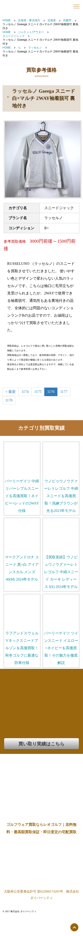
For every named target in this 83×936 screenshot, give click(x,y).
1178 (8, 400)
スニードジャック (14, 36)
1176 (50, 392)
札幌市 (67, 20)
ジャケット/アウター (31, 32)
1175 (38, 392)
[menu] (76, 6)
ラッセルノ (35, 47)
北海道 (51, 20)
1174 (25, 392)
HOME (7, 20)
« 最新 (11, 392)
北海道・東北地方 (29, 20)
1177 (63, 392)
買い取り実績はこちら (41, 743)
